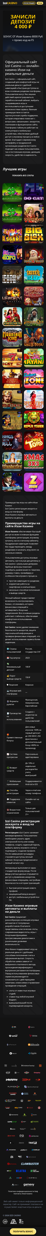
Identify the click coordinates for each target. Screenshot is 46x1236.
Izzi (10, 3)
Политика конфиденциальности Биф (23, 1191)
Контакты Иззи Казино (23, 1194)
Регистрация (29, 3)
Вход (40, 3)
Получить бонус (23, 1231)
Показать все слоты (23, 175)
